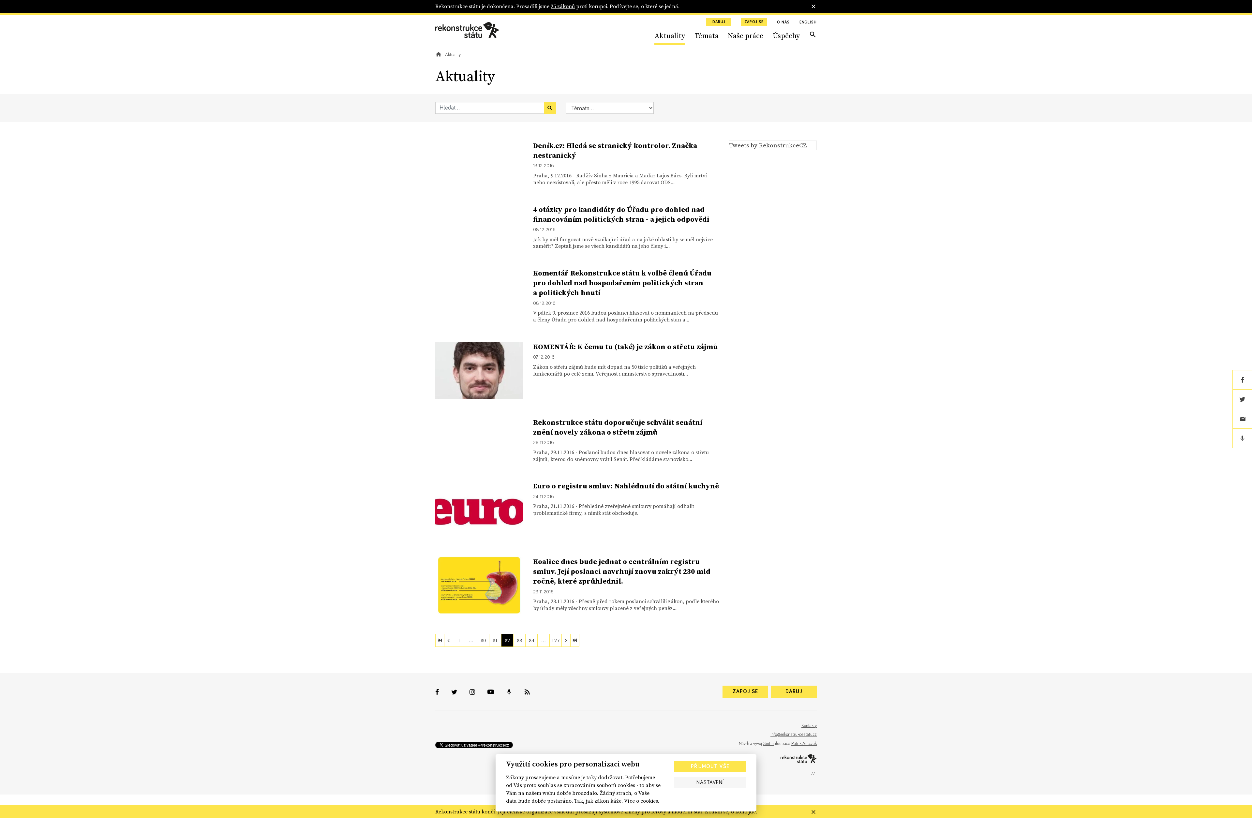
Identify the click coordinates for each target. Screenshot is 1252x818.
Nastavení (710, 782)
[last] (575, 640)
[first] (440, 640)
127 (555, 640)
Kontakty (809, 725)
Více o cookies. (641, 800)
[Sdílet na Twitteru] (1242, 399)
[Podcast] (1242, 438)
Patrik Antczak (804, 743)
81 (495, 640)
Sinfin (768, 743)
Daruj (718, 22)
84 (531, 640)
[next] (566, 640)
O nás (783, 22)
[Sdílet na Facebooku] (1242, 380)
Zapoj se (754, 22)
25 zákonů (563, 6)
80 (483, 640)
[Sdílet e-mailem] (1242, 419)
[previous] (448, 640)
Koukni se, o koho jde (730, 811)
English (808, 22)
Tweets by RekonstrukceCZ (768, 145)
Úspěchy (786, 35)
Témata (706, 35)
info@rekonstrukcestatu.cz (793, 734)
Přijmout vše (710, 766)
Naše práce (745, 35)
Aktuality (669, 35)
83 (519, 640)
